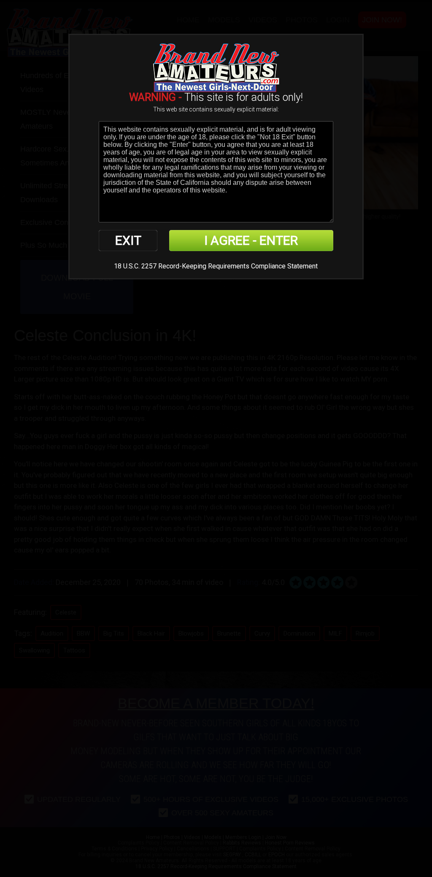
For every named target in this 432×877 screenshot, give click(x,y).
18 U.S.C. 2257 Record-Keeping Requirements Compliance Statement (216, 266)
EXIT (128, 240)
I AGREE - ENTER (251, 240)
